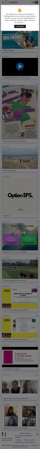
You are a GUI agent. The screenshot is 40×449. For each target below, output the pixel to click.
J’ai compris (20, 26)
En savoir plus (19, 22)
